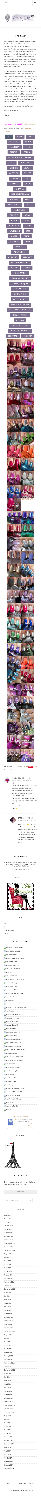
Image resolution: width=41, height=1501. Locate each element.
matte (14, 236)
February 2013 (8, 1314)
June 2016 (7, 1215)
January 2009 (8, 1465)
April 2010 (7, 1430)
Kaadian (11, 1011)
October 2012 (8, 1328)
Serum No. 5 (20, 294)
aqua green (20, 252)
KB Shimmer (20, 273)
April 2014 (7, 1268)
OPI (26, 179)
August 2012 (8, 1335)
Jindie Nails (13, 205)
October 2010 (8, 1409)
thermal (12, 336)
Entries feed (8, 927)
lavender (15, 231)
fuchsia (28, 336)
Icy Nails (11, 1000)
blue (27, 184)
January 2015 (8, 1236)
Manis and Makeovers (15, 1039)
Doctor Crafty (13, 986)
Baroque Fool (13, 954)
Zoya (10, 1109)
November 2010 (9, 1405)
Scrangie (11, 1085)
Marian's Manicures (15, 1042)
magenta (14, 147)
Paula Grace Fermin (21, 778)
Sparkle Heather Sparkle (16, 1088)
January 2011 (8, 1398)
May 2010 (7, 1426)
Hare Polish (20, 210)
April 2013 (7, 1307)
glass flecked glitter (19, 158)
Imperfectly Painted (15, 1004)
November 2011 (9, 1363)
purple (13, 152)
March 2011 (8, 1391)
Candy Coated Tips (15, 969)
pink (28, 147)
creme (15, 179)
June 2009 (7, 1447)
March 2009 (8, 1458)
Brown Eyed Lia (13, 965)
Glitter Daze (20, 299)
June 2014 (7, 1261)
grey (26, 221)
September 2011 (9, 1370)
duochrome (19, 289)
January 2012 (8, 1356)
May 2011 (7, 1384)
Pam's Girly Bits (14, 1071)
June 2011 (7, 1380)
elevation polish (20, 305)
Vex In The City (13, 1106)
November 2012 (9, 1324)
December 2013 (9, 1278)
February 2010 (8, 1437)
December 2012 (9, 1321)
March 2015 (8, 1229)
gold (11, 163)
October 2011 (8, 1366)
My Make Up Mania (15, 1046)
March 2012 (8, 1349)
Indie (28, 200)
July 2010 (7, 1419)
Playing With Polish (15, 1078)
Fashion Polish (13, 990)
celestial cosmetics (20, 310)
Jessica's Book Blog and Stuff (18, 1007)
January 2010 (8, 1440)
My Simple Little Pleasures (17, 1050)
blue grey (14, 226)
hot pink (14, 200)
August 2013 (8, 1292)
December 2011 (9, 1359)
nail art (27, 257)
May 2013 (7, 1303)
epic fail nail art (20, 263)
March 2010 (8, 1433)
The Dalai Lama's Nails (16, 1092)
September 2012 (9, 1331)
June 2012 (7, 1342)
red (30, 137)
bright (13, 268)
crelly (29, 205)
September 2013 (9, 1289)
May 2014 (7, 1264)
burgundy (26, 163)
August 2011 (8, 1373)
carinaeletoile (25, 818)
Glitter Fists (12, 997)
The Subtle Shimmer (15, 1099)
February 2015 (8, 1233)
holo (28, 142)
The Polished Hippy (15, 1095)
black (14, 221)
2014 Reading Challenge (20, 1116)
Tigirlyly (11, 1102)
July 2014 (7, 1257)
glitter (14, 168)
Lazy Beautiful (13, 1025)
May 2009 (7, 1451)
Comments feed (9, 930)
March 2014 (8, 1271)
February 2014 (8, 1275)
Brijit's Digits (13, 962)
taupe (28, 226)
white (27, 173)
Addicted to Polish (14, 951)
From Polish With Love (16, 993)
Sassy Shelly (12, 1081)
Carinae (17, 1119)
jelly (27, 242)
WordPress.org (8, 934)
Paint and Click (13, 1064)
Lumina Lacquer (19, 284)
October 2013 (8, 1285)
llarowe (14, 142)
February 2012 (8, 1352)
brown (20, 320)
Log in (6, 923)
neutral (14, 242)
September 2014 (9, 1250)
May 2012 (7, 1345)
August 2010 (8, 1416)
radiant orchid (20, 278)
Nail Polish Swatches (30, 124)
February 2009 (8, 1461)
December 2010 (9, 1402)
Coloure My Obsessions (16, 979)
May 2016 (7, 1219)
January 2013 (8, 1317)
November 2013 (9, 1282)
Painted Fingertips (14, 1067)
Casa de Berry (13, 972)
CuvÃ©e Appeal (14, 983)
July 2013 (7, 1296)
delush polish (20, 315)
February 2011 (8, 1395)
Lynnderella (12, 1028)
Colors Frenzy (13, 976)
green (27, 152)
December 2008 (9, 1468)
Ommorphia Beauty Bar (16, 1060)
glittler (13, 173)
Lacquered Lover (14, 1018)
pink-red (19, 247)
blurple (14, 215)
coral (27, 268)
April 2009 (7, 1454)
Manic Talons (13, 1035)
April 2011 (7, 1387)
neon (27, 215)
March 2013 (8, 1310)
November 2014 (9, 1243)
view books (30, 1127)
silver (27, 168)
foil (28, 231)
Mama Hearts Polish (15, 1032)
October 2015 (8, 1226)
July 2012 (7, 1338)
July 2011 (7, 1377)
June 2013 (7, 1299)
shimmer (14, 184)
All (9, 137)
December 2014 (9, 1240)
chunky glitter (20, 326)
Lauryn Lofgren (13, 1021)
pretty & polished (20, 331)
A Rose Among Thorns (16, 947)
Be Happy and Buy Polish (16, 958)
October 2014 (8, 1247)
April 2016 (7, 1222)
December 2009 (9, 1444)
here (28, 869)
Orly (19, 137)
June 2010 (7, 1423)
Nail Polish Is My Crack (16, 1057)
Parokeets (12, 1074)
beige (26, 236)
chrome (12, 257)
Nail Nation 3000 (20, 194)
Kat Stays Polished (14, 1014)
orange (20, 189)
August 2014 (8, 1254)
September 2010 (9, 1412)
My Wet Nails (13, 1053)
